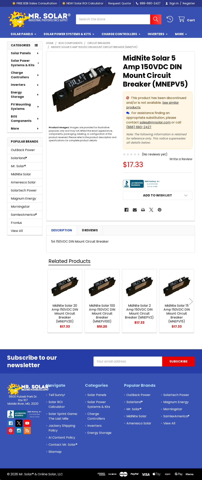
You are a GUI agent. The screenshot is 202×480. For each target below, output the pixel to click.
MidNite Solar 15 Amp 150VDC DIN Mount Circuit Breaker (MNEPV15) (177, 313)
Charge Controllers (119, 34)
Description (61, 230)
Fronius (16, 222)
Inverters (156, 34)
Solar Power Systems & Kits (67, 34)
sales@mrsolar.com (155, 122)
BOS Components (21, 118)
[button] (157, 195)
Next (191, 301)
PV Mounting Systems (21, 106)
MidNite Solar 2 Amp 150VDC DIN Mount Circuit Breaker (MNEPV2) (139, 311)
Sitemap (55, 451)
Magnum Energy (23, 198)
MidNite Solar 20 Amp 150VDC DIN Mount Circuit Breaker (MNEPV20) (65, 313)
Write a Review (180, 159)
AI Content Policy (62, 437)
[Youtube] (27, 423)
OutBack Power (23, 150)
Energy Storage (17, 94)
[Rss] (27, 430)
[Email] (134, 209)
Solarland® (19, 158)
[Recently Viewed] (170, 19)
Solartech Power (24, 190)
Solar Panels (22, 34)
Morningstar (20, 206)
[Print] (143, 209)
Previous (50, 301)
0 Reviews (90, 230)
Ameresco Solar (23, 182)
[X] (151, 209)
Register (189, 3)
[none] (83, 88)
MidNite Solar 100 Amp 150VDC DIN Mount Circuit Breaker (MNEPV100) (102, 313)
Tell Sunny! (57, 395)
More (179, 34)
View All (17, 231)
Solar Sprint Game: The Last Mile (63, 416)
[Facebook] (126, 209)
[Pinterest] (159, 209)
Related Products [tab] (70, 261)
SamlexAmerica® (24, 214)
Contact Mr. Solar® (63, 444)
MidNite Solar (21, 174)
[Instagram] (18, 430)
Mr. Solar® (18, 166)
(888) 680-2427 (138, 127)
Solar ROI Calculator (57, 404)
